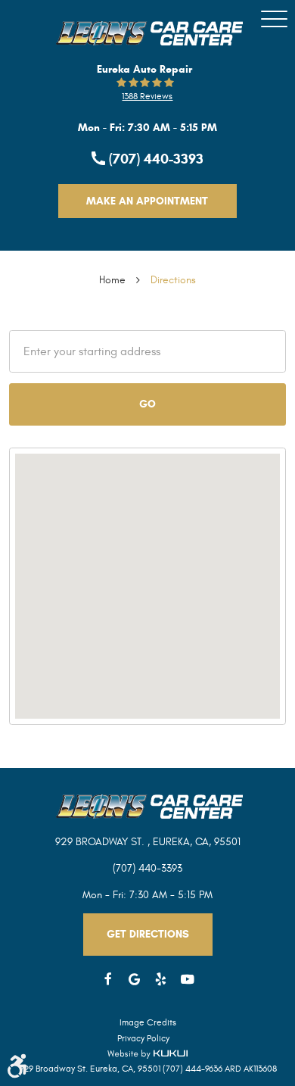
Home (112, 279)
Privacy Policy (143, 1038)
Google (134, 979)
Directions (173, 279)
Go (147, 404)
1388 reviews (147, 96)
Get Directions (148, 934)
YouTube (187, 979)
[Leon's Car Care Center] (147, 33)
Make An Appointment (147, 201)
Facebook (108, 979)
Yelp (161, 979)
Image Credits (148, 1022)
